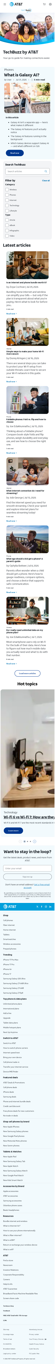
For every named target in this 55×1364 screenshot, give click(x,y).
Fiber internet (9, 925)
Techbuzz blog (8, 1306)
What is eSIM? (9, 1240)
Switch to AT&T (9, 1043)
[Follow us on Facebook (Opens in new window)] (41, 906)
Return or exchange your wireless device (20, 1245)
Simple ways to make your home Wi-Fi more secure (25, 352)
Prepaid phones (9, 948)
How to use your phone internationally (19, 1230)
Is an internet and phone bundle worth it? (26, 282)
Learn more (13, 830)
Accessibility (7, 1344)
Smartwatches (9, 939)
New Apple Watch (10, 1166)
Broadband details (9, 1349)
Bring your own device (12, 1057)
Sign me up (27, 876)
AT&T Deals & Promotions (14, 1082)
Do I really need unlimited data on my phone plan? (24, 631)
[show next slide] (35, 841)
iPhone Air (7, 969)
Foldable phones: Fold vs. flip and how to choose (26, 420)
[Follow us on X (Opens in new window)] (37, 906)
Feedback (6, 1311)
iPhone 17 (7, 974)
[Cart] (44, 4)
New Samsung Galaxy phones (15, 1131)
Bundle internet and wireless (15, 1221)
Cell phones (8, 920)
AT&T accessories (10, 1196)
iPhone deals (8, 1092)
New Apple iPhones (11, 1126)
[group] (27, 915)
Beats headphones (11, 1210)
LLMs (5, 1320)
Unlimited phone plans (12, 1004)
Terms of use (7, 1339)
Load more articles (27, 673)
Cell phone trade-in (11, 1062)
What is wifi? (8, 1249)
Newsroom (8, 1265)
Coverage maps (8, 1334)
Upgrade (6, 1018)
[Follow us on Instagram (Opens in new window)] (46, 906)
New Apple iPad (9, 1156)
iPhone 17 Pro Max (10, 959)
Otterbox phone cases (12, 1205)
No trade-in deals (10, 1115)
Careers (6, 1279)
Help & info (7, 1284)
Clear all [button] (46, 180)
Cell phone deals (10, 1087)
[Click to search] (46, 171)
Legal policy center (9, 1353)
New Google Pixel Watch (13, 1175)
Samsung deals (9, 1096)
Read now (14, 153)
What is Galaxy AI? (21, 75)
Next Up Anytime (10, 1032)
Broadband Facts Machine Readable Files (20, 1293)
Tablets (6, 934)
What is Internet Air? (11, 1225)
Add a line (7, 1013)
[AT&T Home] (16, 4)
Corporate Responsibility (13, 1274)
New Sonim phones (11, 1145)
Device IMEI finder (10, 1071)
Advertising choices (35, 1329)
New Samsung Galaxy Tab (14, 1161)
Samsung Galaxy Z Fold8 (13, 988)
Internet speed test (11, 1052)
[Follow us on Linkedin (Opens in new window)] (50, 906)
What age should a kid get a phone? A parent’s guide (24, 559)
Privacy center (34, 1334)
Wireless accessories (12, 944)
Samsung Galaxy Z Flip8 (13, 993)
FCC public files (34, 1353)
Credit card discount (11, 1106)
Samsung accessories (12, 1200)
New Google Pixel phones (13, 1136)
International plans (11, 1008)
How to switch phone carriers (15, 1048)
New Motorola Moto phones (15, 1141)
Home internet (9, 930)
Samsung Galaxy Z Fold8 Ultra (15, 983)
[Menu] (5, 4)
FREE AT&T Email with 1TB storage (15, 1315)
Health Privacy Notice (36, 1344)
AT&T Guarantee (10, 1289)
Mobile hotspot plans (12, 1027)
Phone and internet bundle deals (17, 1101)
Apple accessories (10, 1191)
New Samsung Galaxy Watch (15, 1170)
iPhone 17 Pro (8, 964)
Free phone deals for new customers (18, 1111)
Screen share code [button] (11, 1298)
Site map (6, 1329)
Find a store (8, 1260)
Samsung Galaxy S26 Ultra (14, 978)
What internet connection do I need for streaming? (25, 491)
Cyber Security (34, 1349)
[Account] (50, 4)
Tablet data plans (10, 1022)
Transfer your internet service (15, 1067)
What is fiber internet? (12, 1235)
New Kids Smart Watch (13, 1180)
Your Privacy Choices (36, 1339)
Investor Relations (11, 1270)
